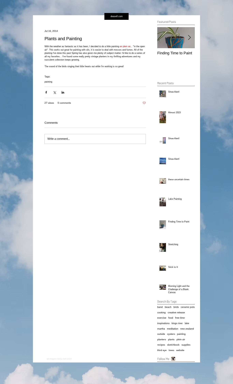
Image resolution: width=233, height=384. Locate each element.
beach (168, 307)
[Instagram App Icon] (173, 359)
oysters (171, 334)
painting (48, 81)
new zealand (187, 328)
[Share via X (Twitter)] (54, 92)
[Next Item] (189, 37)
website (180, 350)
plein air (181, 339)
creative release (176, 312)
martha (161, 328)
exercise (161, 317)
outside (161, 334)
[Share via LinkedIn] (62, 92)
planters (161, 339)
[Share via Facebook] (46, 92)
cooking (161, 312)
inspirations (163, 323)
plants (171, 339)
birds (176, 307)
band (160, 307)
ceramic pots (188, 307)
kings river (177, 323)
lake (187, 323)
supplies (185, 344)
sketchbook (173, 344)
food (170, 317)
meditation (172, 328)
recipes (161, 344)
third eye (162, 350)
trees (171, 350)
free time (180, 317)
